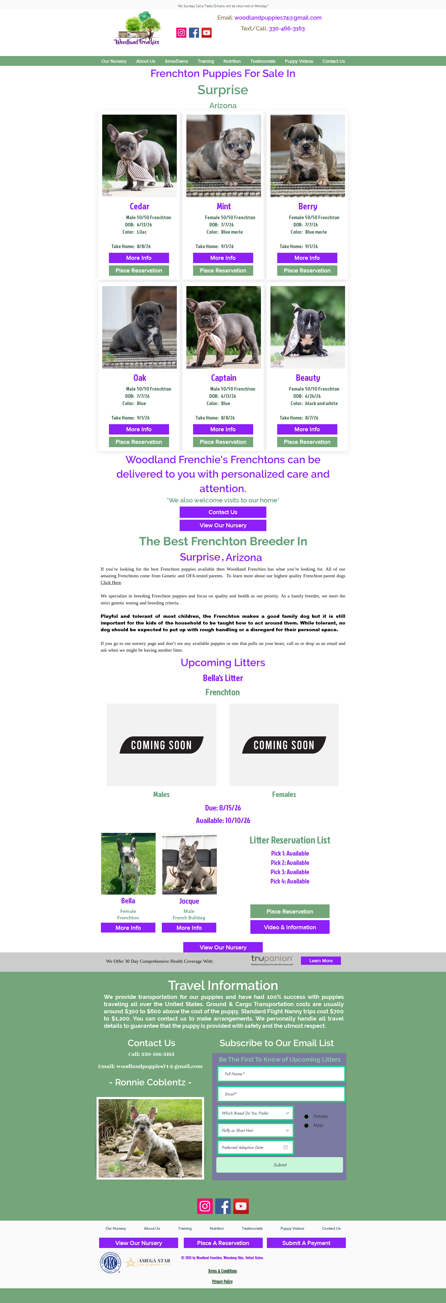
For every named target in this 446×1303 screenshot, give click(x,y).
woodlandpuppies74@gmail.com (278, 17)
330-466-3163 (287, 28)
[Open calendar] (285, 1147)
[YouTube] (207, 33)
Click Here (111, 582)
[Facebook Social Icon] (194, 33)
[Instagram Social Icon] (181, 33)
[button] (139, 258)
